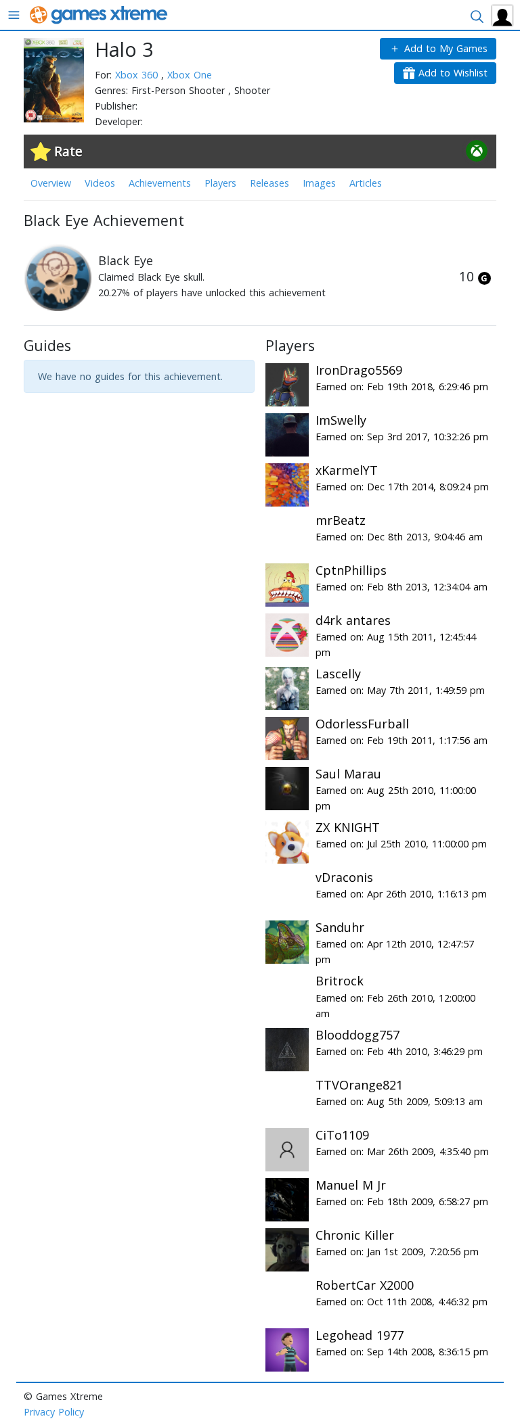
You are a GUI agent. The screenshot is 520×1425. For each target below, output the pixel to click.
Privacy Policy (54, 1411)
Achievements (160, 183)
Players (220, 183)
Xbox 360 (138, 74)
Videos (100, 183)
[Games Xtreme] (100, 13)
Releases (269, 183)
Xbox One (189, 74)
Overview (50, 183)
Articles (365, 183)
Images (319, 183)
